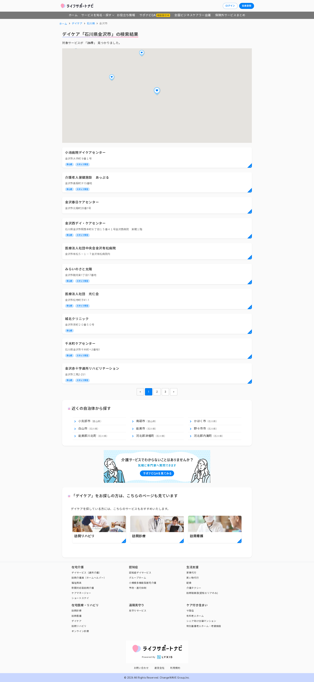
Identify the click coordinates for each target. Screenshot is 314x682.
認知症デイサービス (140, 572)
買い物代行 (192, 577)
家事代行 (191, 572)
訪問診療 (77, 610)
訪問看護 (77, 616)
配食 (188, 583)
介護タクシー (193, 588)
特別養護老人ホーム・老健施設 (203, 626)
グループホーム (137, 577)
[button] (157, 91)
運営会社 (159, 668)
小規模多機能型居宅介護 (142, 583)
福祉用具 (77, 583)
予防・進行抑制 (137, 588)
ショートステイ (80, 598)
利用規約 (175, 668)
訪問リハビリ (79, 626)
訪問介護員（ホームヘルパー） (89, 577)
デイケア (77, 621)
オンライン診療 (80, 631)
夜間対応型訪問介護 (83, 588)
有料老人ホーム (195, 616)
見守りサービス (137, 610)
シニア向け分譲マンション (201, 621)
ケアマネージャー (81, 593)
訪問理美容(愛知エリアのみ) (202, 593)
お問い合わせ (141, 668)
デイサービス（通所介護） (86, 572)
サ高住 (190, 610)
